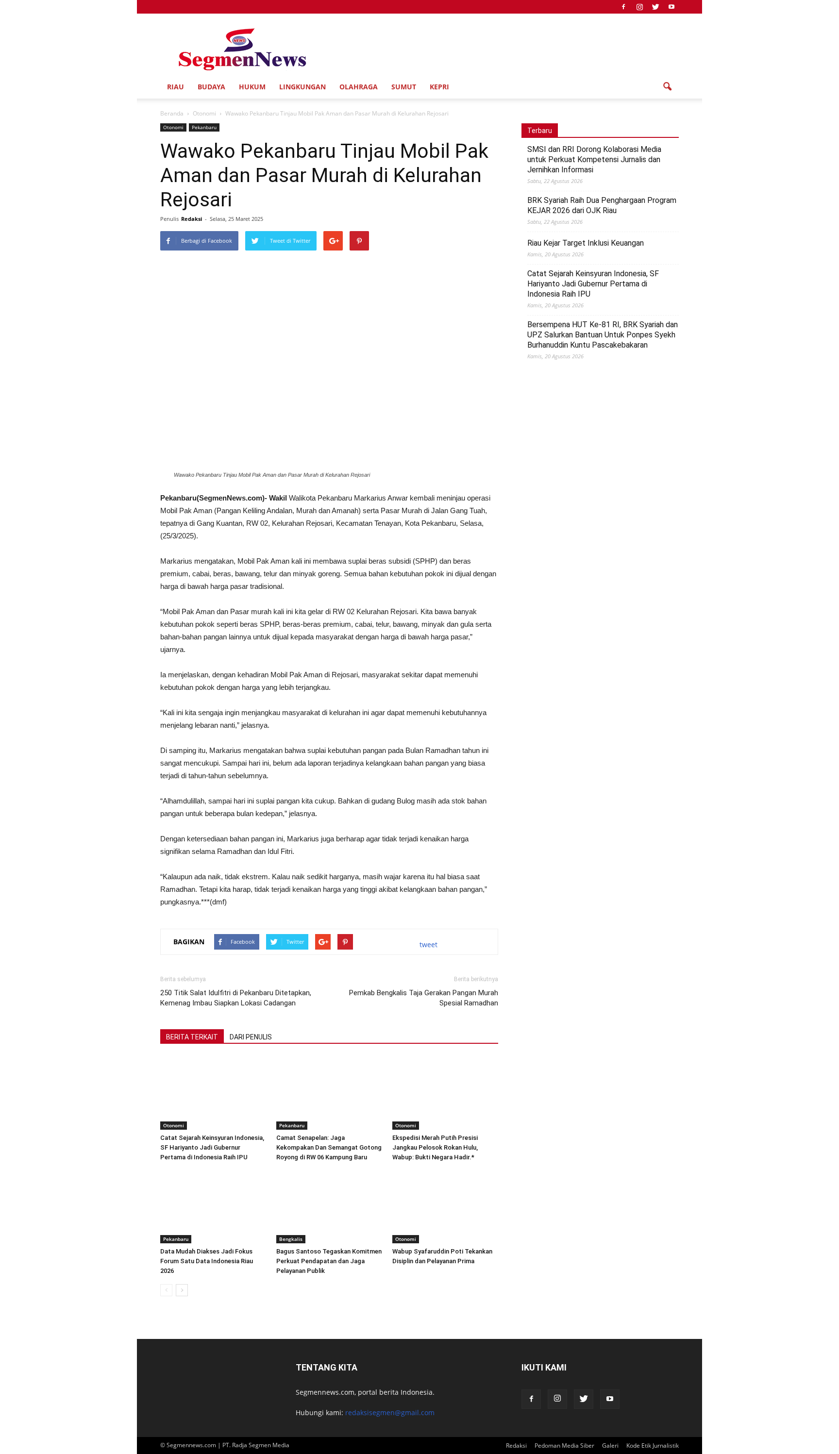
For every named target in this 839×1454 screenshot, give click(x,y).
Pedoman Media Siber (564, 1445)
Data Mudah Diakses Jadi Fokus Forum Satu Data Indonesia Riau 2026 (206, 1261)
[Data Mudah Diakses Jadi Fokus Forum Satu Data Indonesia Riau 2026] (213, 1206)
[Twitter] (655, 7)
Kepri (439, 86)
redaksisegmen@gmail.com (390, 1412)
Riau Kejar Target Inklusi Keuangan (585, 243)
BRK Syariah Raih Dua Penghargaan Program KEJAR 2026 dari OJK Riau (601, 205)
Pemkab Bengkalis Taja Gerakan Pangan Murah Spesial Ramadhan (423, 997)
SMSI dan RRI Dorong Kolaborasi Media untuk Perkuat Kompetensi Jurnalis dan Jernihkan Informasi (594, 159)
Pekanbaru (204, 127)
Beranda (172, 113)
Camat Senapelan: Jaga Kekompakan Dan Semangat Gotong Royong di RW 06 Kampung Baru (329, 1147)
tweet (428, 944)
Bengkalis (290, 1239)
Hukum (252, 86)
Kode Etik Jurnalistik (652, 1445)
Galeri (610, 1445)
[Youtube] (671, 7)
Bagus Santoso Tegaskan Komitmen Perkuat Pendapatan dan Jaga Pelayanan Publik (329, 1261)
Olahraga (358, 86)
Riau (175, 86)
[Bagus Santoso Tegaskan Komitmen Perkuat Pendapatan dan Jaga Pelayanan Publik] (329, 1206)
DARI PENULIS (251, 1037)
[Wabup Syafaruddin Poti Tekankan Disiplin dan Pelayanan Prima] (445, 1206)
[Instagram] (639, 7)
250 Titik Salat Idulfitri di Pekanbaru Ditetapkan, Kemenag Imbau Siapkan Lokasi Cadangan (235, 997)
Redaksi (191, 218)
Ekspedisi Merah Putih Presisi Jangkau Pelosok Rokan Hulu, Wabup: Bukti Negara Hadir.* (435, 1147)
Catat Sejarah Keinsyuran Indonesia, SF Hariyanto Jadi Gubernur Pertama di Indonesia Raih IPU (212, 1147)
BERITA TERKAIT (192, 1037)
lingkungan (302, 86)
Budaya (211, 86)
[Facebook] (623, 7)
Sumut (403, 86)
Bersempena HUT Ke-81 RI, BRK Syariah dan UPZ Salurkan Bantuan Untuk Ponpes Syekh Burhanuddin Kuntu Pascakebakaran (602, 335)
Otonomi (173, 127)
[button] (667, 87)
